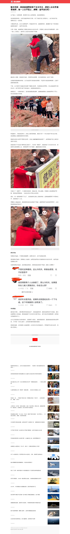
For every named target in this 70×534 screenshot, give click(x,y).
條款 (19, 529)
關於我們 (12, 529)
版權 (22, 529)
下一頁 (35, 339)
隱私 (20, 529)
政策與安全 (16, 529)
